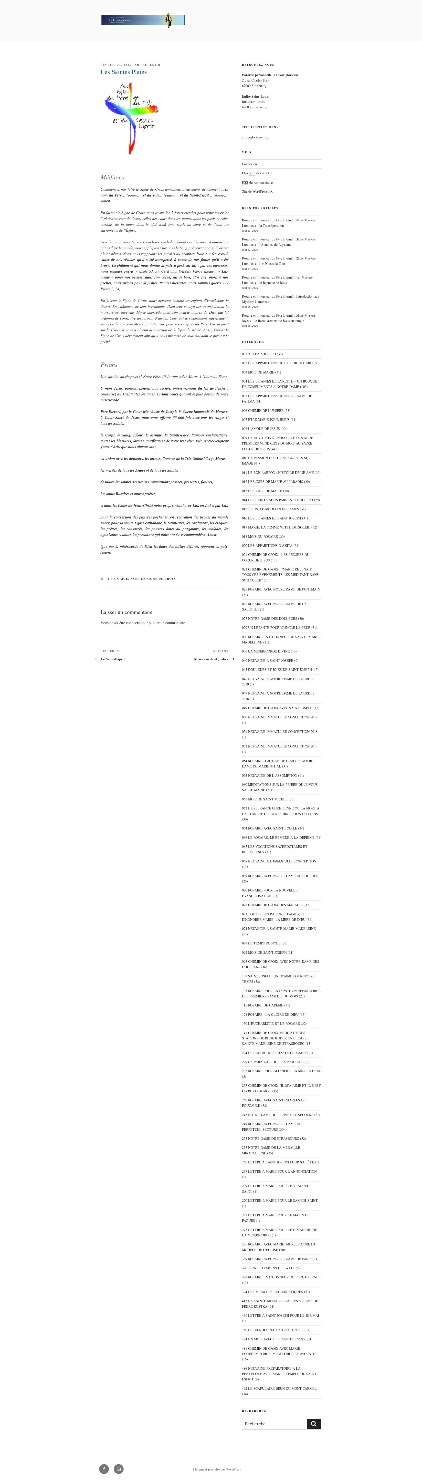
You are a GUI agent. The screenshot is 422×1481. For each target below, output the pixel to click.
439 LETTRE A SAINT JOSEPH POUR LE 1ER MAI (280, 1315)
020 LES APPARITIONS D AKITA (267, 545)
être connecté (129, 622)
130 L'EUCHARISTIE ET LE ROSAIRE (271, 1023)
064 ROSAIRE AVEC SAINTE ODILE (269, 828)
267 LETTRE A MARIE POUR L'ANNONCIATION (279, 1171)
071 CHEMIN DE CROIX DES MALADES (273, 904)
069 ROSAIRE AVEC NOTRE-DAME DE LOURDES (280, 875)
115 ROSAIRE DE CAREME (262, 1005)
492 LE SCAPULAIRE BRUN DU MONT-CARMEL (279, 1388)
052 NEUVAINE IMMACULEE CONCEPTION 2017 (279, 746)
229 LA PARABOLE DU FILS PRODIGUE (273, 1061)
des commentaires (258, 182)
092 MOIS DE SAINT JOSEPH (264, 952)
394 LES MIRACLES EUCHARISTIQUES (272, 1291)
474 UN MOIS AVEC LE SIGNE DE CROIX (141, 579)
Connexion (249, 164)
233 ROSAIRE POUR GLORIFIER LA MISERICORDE (281, 1070)
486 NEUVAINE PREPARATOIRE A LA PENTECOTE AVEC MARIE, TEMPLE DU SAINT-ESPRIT (279, 1374)
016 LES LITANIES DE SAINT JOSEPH (271, 518)
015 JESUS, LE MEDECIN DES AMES (270, 509)
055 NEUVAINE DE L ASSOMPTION (269, 775)
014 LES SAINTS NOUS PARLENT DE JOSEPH (277, 499)
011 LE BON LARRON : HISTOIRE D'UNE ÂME (278, 472)
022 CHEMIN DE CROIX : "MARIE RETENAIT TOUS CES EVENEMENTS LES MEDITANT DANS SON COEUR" (280, 574)
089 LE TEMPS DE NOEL (261, 943)
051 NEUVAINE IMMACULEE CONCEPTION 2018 (279, 731)
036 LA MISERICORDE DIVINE (266, 651)
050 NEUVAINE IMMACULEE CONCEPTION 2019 (279, 717)
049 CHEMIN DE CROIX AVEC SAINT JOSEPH (277, 707)
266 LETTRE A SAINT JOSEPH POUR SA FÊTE (278, 1162)
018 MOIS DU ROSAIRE (260, 536)
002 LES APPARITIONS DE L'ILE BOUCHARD (277, 363)
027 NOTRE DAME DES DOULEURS (269, 618)
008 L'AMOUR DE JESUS (261, 428)
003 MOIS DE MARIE (258, 372)
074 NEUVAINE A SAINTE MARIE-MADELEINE (279, 928)
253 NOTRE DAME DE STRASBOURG (270, 1138)
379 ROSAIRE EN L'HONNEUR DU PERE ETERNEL (281, 1277)
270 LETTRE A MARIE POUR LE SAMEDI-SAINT (280, 1200)
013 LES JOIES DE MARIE (262, 490)
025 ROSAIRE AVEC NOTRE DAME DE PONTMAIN (281, 589)
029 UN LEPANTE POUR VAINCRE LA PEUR (276, 627)
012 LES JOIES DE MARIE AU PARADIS (272, 481)
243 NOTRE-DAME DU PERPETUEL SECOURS (277, 1114)
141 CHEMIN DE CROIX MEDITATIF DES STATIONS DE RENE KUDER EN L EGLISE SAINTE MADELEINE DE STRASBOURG (275, 1038)
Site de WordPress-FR (257, 191)
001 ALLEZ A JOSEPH (259, 354)
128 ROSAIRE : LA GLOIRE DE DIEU (270, 1014)
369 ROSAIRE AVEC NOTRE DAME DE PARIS (277, 1258)
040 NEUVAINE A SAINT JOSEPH (267, 660)
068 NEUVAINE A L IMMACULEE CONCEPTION (279, 861)
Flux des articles (257, 173)
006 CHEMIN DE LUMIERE (263, 410)
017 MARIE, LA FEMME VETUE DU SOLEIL (276, 527)
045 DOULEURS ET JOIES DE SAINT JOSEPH (277, 669)
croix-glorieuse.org (255, 137)
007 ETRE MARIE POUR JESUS (266, 419)
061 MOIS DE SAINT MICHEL (265, 799)
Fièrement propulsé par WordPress (217, 1469)
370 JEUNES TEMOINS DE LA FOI (268, 1268)
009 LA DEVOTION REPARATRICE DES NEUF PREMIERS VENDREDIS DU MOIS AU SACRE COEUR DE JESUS (277, 443)
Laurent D (150, 65)
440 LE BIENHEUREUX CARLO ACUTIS (273, 1330)
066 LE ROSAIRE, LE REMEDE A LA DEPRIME (278, 837)
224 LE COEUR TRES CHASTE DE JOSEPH (275, 1052)
